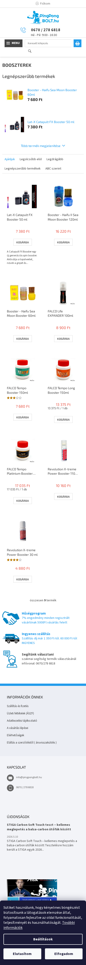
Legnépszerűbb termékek (23, 168)
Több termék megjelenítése (41, 146)
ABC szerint (53, 168)
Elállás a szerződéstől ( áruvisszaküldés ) (32, 743)
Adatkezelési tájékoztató (22, 721)
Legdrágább (55, 159)
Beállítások (43, 939)
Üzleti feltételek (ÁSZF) (20, 713)
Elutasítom (22, 953)
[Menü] (13, 43)
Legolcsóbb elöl (31, 159)
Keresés (31, 51)
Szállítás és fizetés (17, 706)
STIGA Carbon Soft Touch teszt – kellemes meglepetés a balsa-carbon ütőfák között (39, 827)
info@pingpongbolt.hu (29, 777)
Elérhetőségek (15, 735)
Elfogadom (63, 953)
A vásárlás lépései (17, 728)
